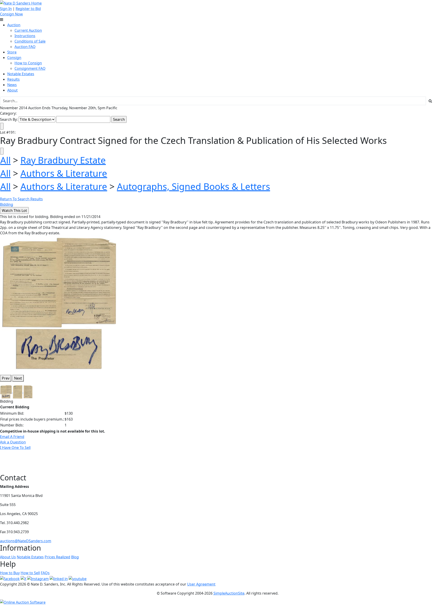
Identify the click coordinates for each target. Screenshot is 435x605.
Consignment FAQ (30, 68)
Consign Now (11, 14)
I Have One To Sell (15, 447)
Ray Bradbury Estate (63, 160)
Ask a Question (13, 442)
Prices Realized (57, 556)
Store (12, 52)
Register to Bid (28, 8)
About (12, 90)
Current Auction (28, 30)
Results (13, 79)
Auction (13, 24)
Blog (75, 556)
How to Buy (10, 572)
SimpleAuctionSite (228, 593)
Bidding (6, 204)
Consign (14, 57)
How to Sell (30, 572)
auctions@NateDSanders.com (25, 540)
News (12, 84)
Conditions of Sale (30, 41)
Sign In (6, 8)
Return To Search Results (21, 198)
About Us (8, 556)
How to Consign (28, 62)
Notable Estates (20, 73)
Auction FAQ (25, 46)
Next (18, 378)
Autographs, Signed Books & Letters (193, 186)
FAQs (45, 572)
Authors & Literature (63, 173)
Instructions (24, 35)
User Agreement (201, 584)
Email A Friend (12, 436)
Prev (6, 378)
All (5, 160)
